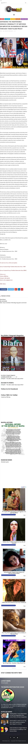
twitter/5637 (14, 674)
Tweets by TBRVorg (5, 397)
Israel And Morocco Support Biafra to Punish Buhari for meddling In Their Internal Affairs (18, 729)
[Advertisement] (14, 409)
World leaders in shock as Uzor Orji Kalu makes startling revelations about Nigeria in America (18, 722)
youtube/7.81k (23, 674)
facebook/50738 (5, 674)
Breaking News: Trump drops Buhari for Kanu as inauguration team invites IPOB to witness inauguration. (18, 715)
